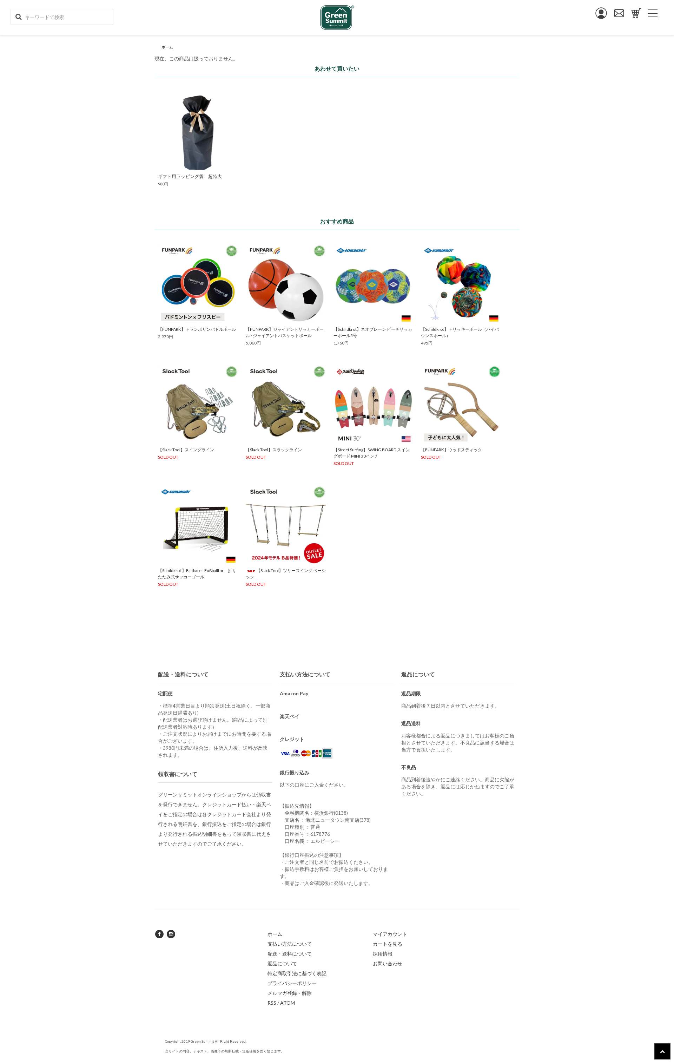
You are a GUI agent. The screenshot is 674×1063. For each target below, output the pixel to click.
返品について (282, 963)
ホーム (167, 47)
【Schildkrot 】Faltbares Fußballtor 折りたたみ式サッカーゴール (197, 573)
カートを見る (387, 944)
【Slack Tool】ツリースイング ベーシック (286, 573)
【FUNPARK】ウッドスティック (451, 449)
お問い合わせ (387, 963)
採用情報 (382, 954)
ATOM (287, 1003)
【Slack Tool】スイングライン (186, 449)
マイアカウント (390, 934)
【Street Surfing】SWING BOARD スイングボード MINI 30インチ (371, 453)
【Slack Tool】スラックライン (274, 449)
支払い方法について (289, 944)
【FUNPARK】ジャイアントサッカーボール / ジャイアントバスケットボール (285, 332)
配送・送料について (289, 954)
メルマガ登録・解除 (289, 993)
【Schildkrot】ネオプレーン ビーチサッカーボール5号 (372, 332)
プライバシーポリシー (292, 983)
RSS (271, 1003)
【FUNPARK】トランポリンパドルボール (197, 329)
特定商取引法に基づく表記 (296, 973)
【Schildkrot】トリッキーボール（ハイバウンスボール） (460, 332)
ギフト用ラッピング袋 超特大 (190, 176)
